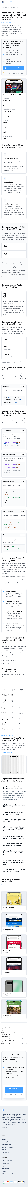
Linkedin (4, 1150)
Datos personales (6, 1144)
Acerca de (4, 1139)
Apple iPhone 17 (5, 1028)
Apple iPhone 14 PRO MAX (5, 728)
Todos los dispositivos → (7, 887)
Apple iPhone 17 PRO (6, 1030)
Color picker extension (8, 1174)
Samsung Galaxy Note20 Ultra (4, 707)
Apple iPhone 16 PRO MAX (8, 1041)
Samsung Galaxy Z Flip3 (3, 701)
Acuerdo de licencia (7, 1147)
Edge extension (6, 1166)
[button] (26, 2)
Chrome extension (7, 1160)
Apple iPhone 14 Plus (8, 663)
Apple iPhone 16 (5, 1036)
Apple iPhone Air (5, 1034)
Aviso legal (5, 1142)
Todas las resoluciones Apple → (9, 885)
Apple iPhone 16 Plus (6, 1038)
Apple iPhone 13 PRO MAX (9, 660)
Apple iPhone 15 (5, 1043)
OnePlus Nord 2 (3, 713)
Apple (18, 7)
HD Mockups (5, 1168)
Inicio (2, 7)
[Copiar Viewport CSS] (11, 100)
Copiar (22, 386)
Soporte (4, 1171)
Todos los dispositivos (10, 7)
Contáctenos (5, 1152)
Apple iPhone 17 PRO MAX (8, 1032)
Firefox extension (6, 1163)
